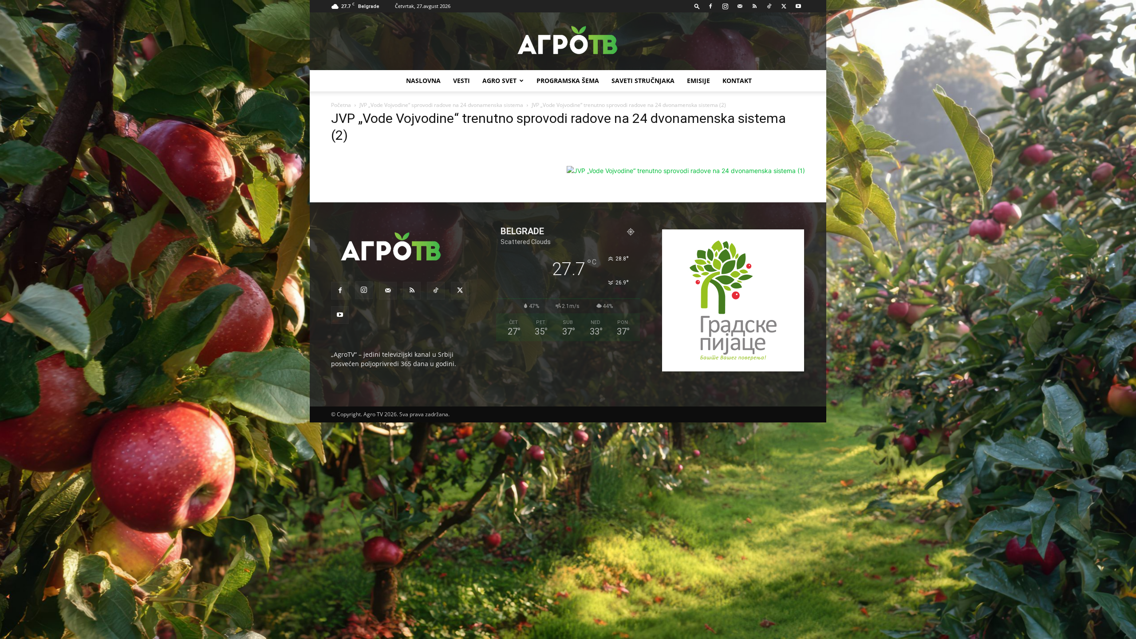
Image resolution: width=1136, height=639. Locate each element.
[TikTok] (769, 6)
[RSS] (754, 6)
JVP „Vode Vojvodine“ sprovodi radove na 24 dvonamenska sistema (441, 105)
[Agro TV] (568, 42)
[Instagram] (725, 6)
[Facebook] (710, 6)
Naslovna (423, 80)
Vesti (461, 80)
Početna (341, 105)
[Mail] (739, 6)
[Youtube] (798, 6)
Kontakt (737, 80)
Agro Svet (499, 80)
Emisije (698, 80)
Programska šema (567, 80)
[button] (697, 6)
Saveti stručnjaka (642, 80)
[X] (783, 6)
